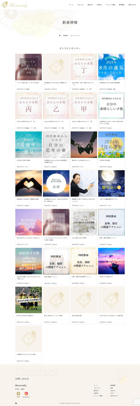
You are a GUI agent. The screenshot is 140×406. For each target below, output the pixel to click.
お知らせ (112, 390)
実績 (111, 388)
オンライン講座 (110, 5)
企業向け (99, 5)
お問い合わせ (132, 5)
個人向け (90, 5)
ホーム (71, 5)
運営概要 (121, 5)
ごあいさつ (80, 5)
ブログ (112, 393)
